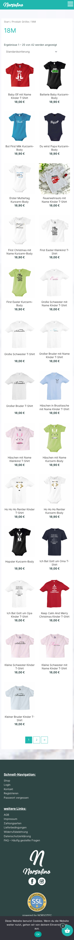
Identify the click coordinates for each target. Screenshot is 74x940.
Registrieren (11, 793)
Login (7, 784)
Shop (7, 780)
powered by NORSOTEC (37, 915)
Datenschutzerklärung (17, 836)
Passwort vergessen (16, 797)
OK (38, 934)
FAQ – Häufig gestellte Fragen (22, 840)
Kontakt (8, 789)
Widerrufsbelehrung (16, 831)
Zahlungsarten (12, 823)
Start (7, 21)
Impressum (10, 818)
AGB (6, 814)
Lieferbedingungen (15, 827)
